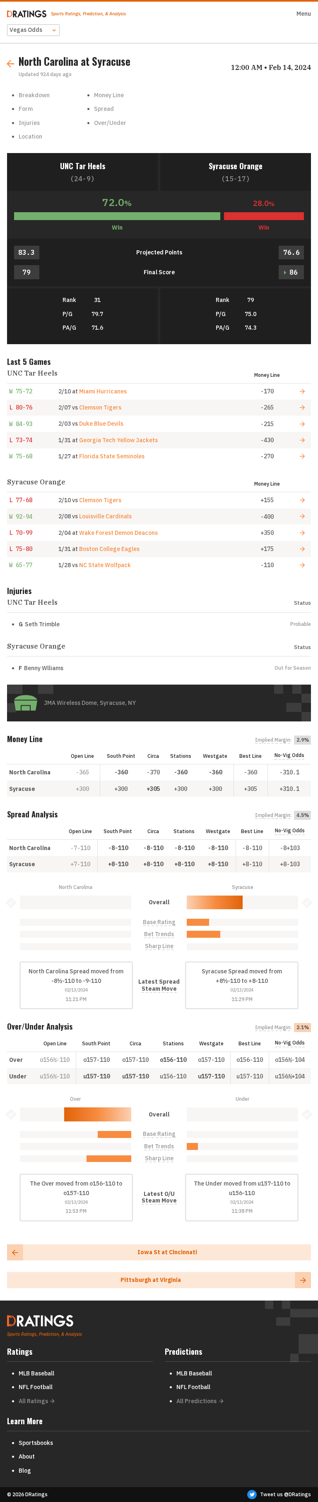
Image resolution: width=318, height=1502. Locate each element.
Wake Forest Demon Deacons (118, 533)
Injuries (29, 123)
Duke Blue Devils (101, 423)
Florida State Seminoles (112, 456)
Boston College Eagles (109, 549)
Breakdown (34, 95)
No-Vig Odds (289, 755)
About (27, 1456)
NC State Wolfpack (105, 565)
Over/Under (110, 123)
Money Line (109, 95)
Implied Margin (272, 740)
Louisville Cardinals (105, 516)
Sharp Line (159, 946)
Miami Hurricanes (103, 391)
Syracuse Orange (236, 165)
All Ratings (33, 1401)
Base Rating (159, 922)
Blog (25, 1470)
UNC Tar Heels (82, 165)
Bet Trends (159, 934)
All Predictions (196, 1401)
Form (26, 109)
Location (30, 136)
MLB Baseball (36, 1373)
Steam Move (159, 988)
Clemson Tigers (100, 407)
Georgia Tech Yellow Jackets (118, 440)
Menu (303, 13)
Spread (104, 109)
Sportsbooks (36, 1443)
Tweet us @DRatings (285, 1494)
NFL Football (36, 1387)
